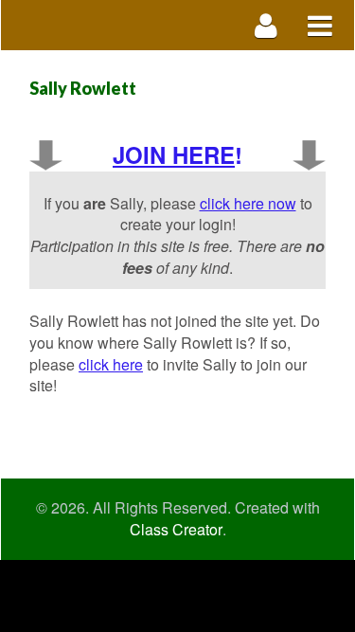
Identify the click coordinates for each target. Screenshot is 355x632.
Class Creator (176, 529)
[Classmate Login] (266, 25)
